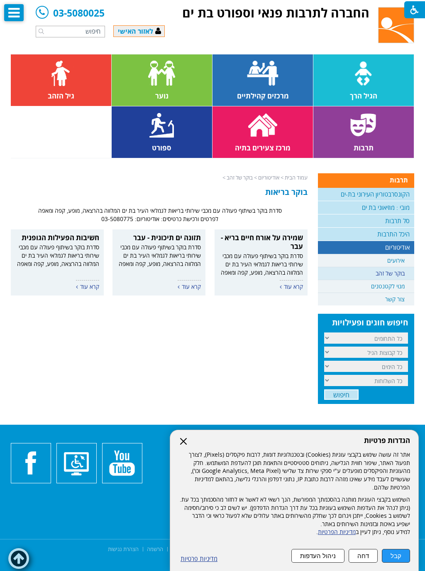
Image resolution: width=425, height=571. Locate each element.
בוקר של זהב (240, 177)
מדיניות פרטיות (199, 559)
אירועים (396, 260)
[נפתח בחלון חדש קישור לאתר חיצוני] (122, 463)
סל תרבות (397, 221)
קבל (396, 555)
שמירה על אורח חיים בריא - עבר (262, 242)
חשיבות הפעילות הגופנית (60, 237)
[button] (41, 31)
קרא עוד (293, 286)
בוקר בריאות (286, 192)
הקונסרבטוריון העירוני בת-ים (375, 194)
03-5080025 (79, 13)
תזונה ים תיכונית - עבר (167, 237)
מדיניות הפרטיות (337, 532)
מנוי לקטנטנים (388, 286)
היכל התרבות (393, 234)
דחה (363, 555)
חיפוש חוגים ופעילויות (370, 322)
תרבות (399, 180)
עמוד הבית (296, 177)
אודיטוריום (268, 177)
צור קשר (395, 299)
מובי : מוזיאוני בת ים (386, 207)
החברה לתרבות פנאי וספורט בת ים (275, 13)
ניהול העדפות (318, 555)
